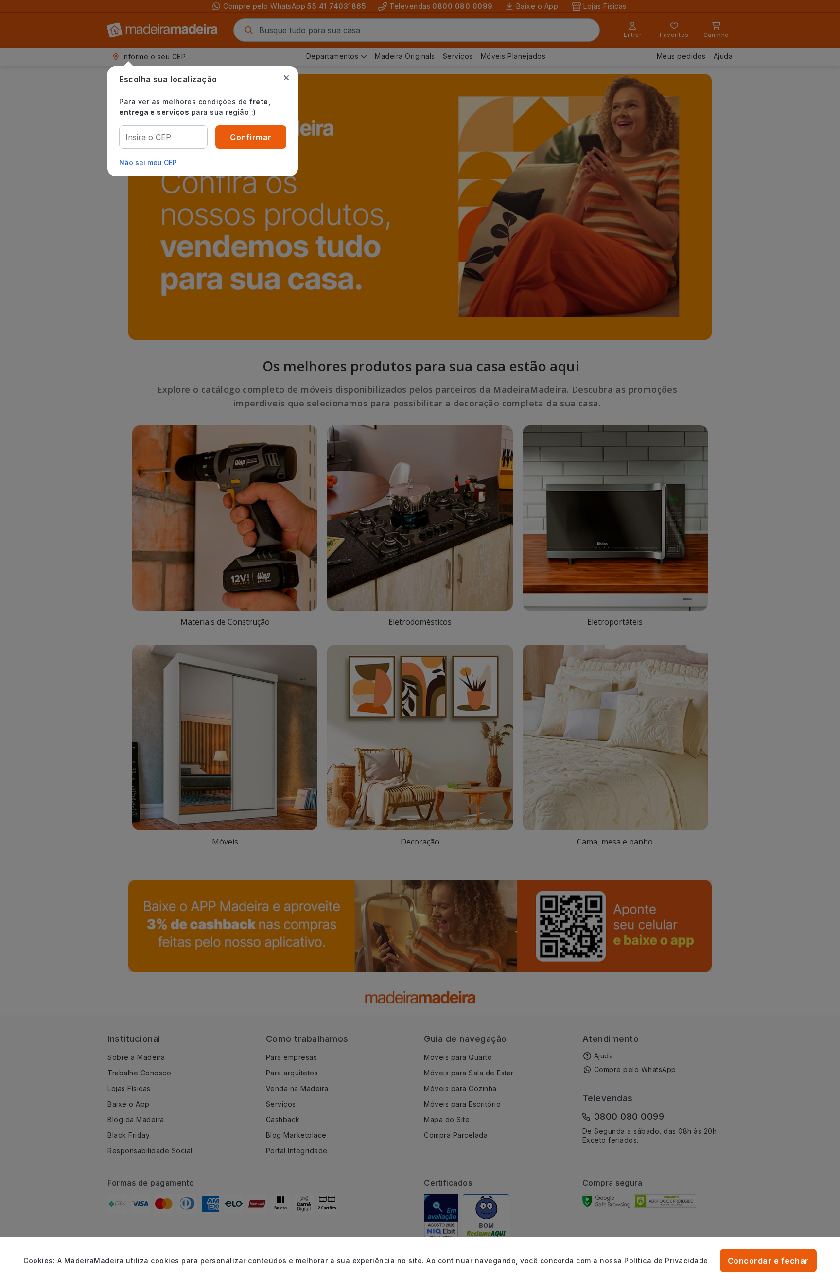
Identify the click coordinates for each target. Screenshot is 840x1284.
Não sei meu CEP (148, 162)
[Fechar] (286, 78)
